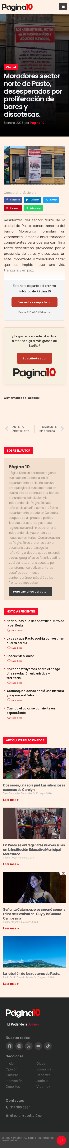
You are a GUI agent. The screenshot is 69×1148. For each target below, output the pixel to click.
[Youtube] (38, 1046)
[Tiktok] (48, 1046)
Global (41, 1063)
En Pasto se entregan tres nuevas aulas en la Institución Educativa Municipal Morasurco (34, 849)
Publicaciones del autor (30, 591)
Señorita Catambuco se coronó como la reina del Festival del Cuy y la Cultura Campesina (34, 913)
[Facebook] (9, 1046)
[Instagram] (19, 1046)
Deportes (13, 1086)
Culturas (12, 1075)
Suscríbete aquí (34, 358)
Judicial (42, 1081)
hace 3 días (16, 683)
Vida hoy (43, 1086)
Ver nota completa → (34, 302)
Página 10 (37, 123)
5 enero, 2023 (13, 123)
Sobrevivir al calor (20, 656)
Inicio (10, 1063)
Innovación (14, 1081)
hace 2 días (16, 648)
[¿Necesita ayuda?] (61, 1140)
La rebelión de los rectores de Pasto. (31, 974)
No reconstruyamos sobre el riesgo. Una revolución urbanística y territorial (34, 673)
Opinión (11, 1069)
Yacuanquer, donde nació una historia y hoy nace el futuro (35, 693)
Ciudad (11, 67)
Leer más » (11, 800)
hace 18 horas (18, 630)
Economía (43, 1069)
